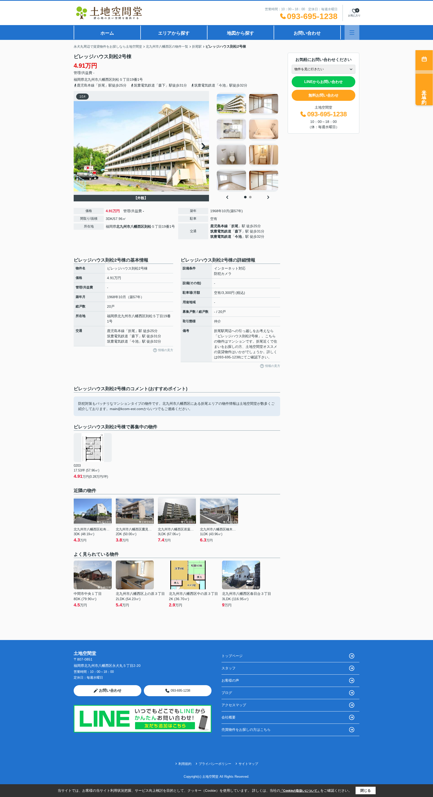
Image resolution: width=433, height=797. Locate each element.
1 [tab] (245, 197)
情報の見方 (165, 350)
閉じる (365, 790)
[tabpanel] (247, 142)
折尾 (234, 226)
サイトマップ (248, 764)
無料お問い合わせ (323, 95)
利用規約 (184, 764)
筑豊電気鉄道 (220, 231)
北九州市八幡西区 (98, 79)
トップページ (232, 656)
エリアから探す (174, 33)
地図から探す (240, 33)
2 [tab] (250, 197)
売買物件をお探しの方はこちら (246, 730)
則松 (115, 79)
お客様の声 (230, 680)
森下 (238, 231)
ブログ (227, 693)
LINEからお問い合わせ (323, 81)
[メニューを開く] (352, 32)
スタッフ (229, 668)
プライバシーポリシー (215, 764)
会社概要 (229, 717)
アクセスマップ (234, 705)
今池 (238, 236)
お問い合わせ (307, 33)
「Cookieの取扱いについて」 (300, 790)
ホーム (107, 33)
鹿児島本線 (219, 226)
